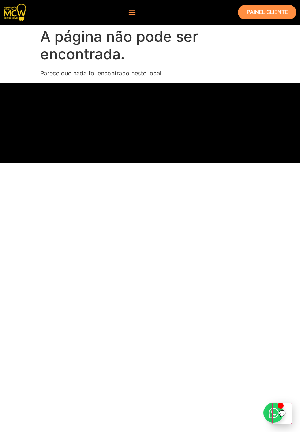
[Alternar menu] (132, 12)
